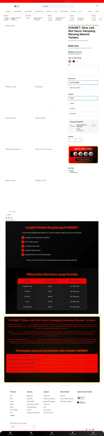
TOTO (55, 11)
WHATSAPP (73, 434)
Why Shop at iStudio (66, 401)
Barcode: (79, 40)
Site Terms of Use (48, 412)
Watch (12, 404)
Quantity (70, 136)
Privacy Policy (47, 410)
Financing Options (32, 407)
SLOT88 (48, 11)
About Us (62, 395)
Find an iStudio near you (67, 398)
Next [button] (97, 1)
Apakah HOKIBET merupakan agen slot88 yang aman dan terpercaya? (23, 359)
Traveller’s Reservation (33, 412)
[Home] (32, 12)
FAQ (45, 407)
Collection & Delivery (49, 398)
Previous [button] (6, 1)
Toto (11, 412)
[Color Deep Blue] (73, 61)
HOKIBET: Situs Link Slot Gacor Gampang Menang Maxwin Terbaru (52, 1)
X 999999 (73, 113)
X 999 (71, 98)
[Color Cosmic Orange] (69, 61)
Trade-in (29, 410)
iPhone (12, 401)
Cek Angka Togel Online (83, 159)
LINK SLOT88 (64, 11)
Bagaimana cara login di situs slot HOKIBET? (18, 355)
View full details (10, 220)
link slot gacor (33, 339)
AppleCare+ (30, 395)
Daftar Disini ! (68, 1)
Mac (11, 395)
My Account (47, 395)
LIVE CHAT (93, 434)
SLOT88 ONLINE (74, 82)
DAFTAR (52, 434)
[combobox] (57, 6)
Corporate (29, 398)
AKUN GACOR (28, 11)
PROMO (11, 434)
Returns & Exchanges (49, 401)
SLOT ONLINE (17, 11)
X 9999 (72, 103)
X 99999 (72, 108)
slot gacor (25, 324)
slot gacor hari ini (18, 332)
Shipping (77, 48)
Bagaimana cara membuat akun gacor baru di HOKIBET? (20, 367)
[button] (8, 11)
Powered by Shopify (89, 430)
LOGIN (31, 434)
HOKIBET (8, 11)
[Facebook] (7, 218)
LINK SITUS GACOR (75, 88)
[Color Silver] (77, 61)
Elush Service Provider (33, 404)
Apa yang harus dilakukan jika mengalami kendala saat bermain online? (24, 370)
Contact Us (47, 404)
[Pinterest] (12, 218)
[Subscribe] (33, 427)
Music (11, 407)
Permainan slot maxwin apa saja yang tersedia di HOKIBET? (21, 363)
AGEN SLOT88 (39, 11)
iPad (11, 398)
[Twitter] (9, 218)
